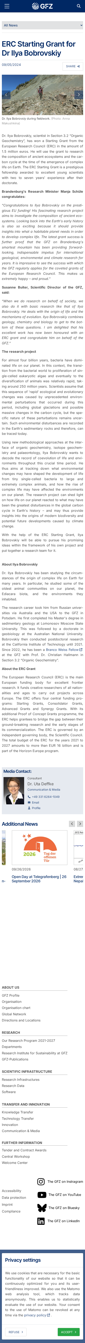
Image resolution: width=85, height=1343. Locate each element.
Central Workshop (16, 1156)
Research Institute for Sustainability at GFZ (34, 1053)
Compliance (11, 1211)
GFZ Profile (10, 995)
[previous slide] (72, 824)
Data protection (14, 1197)
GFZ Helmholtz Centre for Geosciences (42, 6)
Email (35, 802)
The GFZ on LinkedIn (63, 1221)
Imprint (7, 1204)
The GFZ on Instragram (65, 1181)
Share (71, 66)
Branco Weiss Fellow (62, 650)
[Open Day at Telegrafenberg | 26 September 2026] (39, 847)
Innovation (10, 1125)
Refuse (14, 1332)
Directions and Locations (21, 1020)
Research (11, 1032)
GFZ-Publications (15, 1059)
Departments (12, 1047)
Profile (36, 808)
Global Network (14, 1014)
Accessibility (11, 1191)
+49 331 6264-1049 (46, 796)
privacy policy (35, 1315)
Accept (67, 1332)
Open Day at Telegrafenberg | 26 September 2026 (39, 879)
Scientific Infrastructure (27, 1071)
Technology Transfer (18, 1118)
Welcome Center (15, 1163)
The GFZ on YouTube (64, 1195)
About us (10, 987)
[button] (8, 95)
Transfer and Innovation (26, 1104)
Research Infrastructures (20, 1079)
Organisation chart (16, 1008)
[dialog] (42, 1296)
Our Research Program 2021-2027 (28, 1040)
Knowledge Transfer (17, 1112)
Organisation (11, 1002)
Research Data (13, 1086)
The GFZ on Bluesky (64, 1208)
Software (9, 1092)
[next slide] (80, 824)
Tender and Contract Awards (24, 1150)
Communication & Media (21, 1131)
